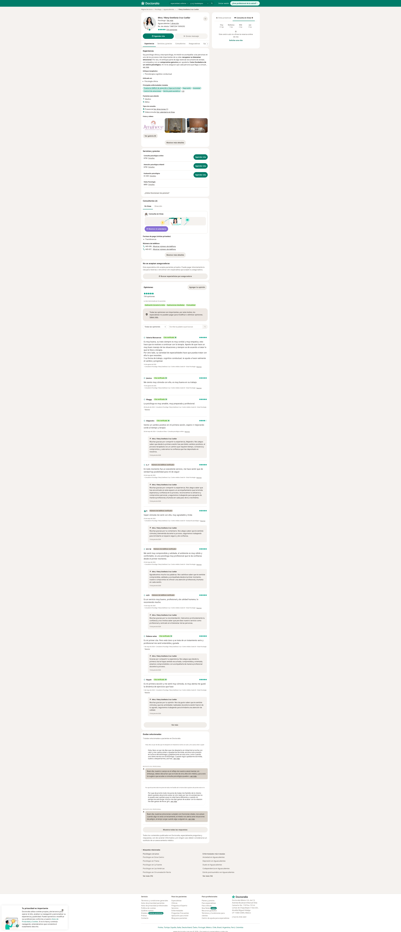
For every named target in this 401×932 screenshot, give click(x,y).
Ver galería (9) (150, 136)
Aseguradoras (194, 43)
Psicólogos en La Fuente (152, 865)
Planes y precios (208, 900)
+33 (182, 91)
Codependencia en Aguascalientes (216, 868)
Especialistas (176, 900)
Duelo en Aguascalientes (212, 865)
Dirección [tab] (158, 206)
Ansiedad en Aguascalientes (214, 857)
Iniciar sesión (223, 3)
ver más (146, 67)
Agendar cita (200, 157)
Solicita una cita (236, 40)
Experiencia (149, 43)
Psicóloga (162, 20)
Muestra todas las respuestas (175, 830)
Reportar (199, 367)
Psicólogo (158, 9)
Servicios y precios (164, 43)
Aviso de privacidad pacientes (152, 903)
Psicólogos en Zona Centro (153, 857)
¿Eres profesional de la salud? (244, 3)
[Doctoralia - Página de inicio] (154, 3)
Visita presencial (223, 18)
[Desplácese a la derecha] (207, 44)
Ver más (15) (148, 876)
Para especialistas (209, 903)
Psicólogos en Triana (151, 861)
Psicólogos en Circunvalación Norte (157, 872)
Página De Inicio (147, 9)
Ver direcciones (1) (161, 109)
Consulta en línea (242, 18)
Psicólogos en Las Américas (154, 868)
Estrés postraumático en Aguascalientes (218, 872)
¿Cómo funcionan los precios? (157, 193)
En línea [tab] (148, 206)
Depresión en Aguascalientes (214, 861)
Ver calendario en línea (166, 112)
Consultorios (180, 43)
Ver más (182, 725)
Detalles (151, 158)
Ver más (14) (208, 876)
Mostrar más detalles (176, 143)
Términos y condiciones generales (154, 900)
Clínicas (174, 903)
